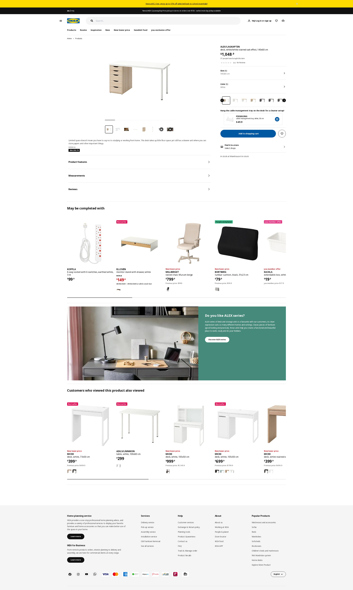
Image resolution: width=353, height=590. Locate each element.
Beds (254, 532)
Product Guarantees (186, 536)
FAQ (180, 546)
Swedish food (140, 30)
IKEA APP (219, 546)
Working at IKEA (222, 527)
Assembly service (148, 532)
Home (69, 38)
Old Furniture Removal (150, 541)
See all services (147, 546)
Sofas (254, 527)
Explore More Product (261, 565)
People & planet (222, 532)
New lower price (122, 30)
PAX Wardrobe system (261, 555)
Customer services (186, 522)
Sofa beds (256, 541)
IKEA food (219, 541)
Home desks (257, 560)
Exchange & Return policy (189, 527)
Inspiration (96, 30)
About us (219, 522)
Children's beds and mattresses (265, 550)
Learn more (76, 536)
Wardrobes (256, 536)
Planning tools (184, 532)
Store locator (220, 536)
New (107, 30)
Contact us (182, 541)
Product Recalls (184, 555)
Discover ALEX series (217, 339)
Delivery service (147, 522)
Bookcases (256, 546)
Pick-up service (147, 527)
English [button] (277, 574)
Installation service (149, 536)
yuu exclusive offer (160, 30)
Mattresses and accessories (264, 522)
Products (78, 38)
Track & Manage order (187, 550)
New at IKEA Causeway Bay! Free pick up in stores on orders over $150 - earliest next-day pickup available (181, 11)
